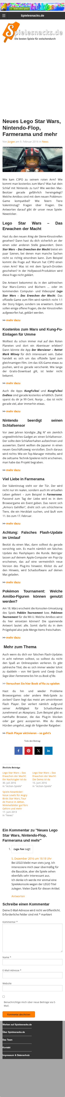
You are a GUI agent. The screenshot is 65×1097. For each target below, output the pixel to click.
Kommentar (10, 922)
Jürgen (11, 141)
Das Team (7, 1039)
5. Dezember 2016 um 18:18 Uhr (32, 858)
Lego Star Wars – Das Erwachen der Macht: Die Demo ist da (44, 776)
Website (7, 983)
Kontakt (6, 1047)
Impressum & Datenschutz (16, 1055)
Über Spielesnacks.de (13, 1032)
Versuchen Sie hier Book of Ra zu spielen (33, 683)
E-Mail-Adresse (11, 970)
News (45, 141)
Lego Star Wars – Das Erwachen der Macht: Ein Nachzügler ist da (14, 776)
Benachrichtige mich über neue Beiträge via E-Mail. (30, 1004)
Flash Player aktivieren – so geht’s (28, 733)
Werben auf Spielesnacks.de (17, 1024)
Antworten (18, 896)
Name (6, 957)
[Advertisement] (32, 85)
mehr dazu (13, 320)
